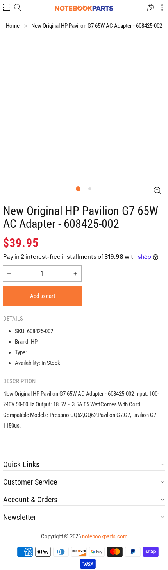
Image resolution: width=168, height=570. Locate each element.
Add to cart (42, 295)
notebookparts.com (104, 536)
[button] (6, 8)
